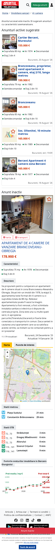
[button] (27, 372)
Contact (38, 515)
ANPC (48, 515)
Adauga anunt (40, 4)
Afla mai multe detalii (31, 542)
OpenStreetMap (35, 401)
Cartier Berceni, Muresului (28, 39)
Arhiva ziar (21, 511)
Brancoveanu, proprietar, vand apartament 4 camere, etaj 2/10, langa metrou (34, 70)
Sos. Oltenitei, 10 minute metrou (34, 132)
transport (23, 237)
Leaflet (24, 401)
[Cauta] (28, 4)
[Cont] (52, 5)
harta (8, 237)
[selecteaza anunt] (13, 38)
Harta (7, 344)
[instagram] (21, 520)
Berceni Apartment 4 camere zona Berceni (32, 162)
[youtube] (39, 520)
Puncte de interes (25, 344)
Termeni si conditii (39, 511)
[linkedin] (27, 520)
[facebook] (16, 520)
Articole (9, 511)
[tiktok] (33, 520)
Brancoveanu (26, 102)
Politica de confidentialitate (18, 515)
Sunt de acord (27, 547)
